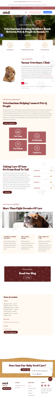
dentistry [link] (45, 75)
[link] (1, 35)
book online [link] (44, 5)
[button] (50, 379)
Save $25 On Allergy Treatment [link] (34, 1)
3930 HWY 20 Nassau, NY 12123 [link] (11, 322)
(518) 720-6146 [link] (7, 329)
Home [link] (29, 385)
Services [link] (30, 390)
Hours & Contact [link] (32, 388)
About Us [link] (30, 393)
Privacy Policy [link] (31, 395)
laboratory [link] (50, 75)
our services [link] (10, 188)
